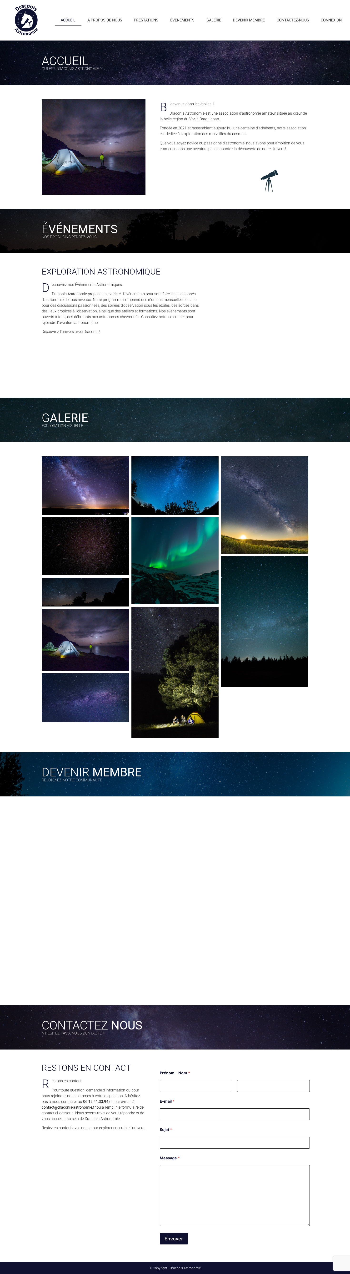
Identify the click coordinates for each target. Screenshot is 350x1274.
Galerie (213, 20)
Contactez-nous (293, 20)
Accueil (68, 20)
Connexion (331, 20)
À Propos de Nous (104, 20)
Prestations (146, 20)
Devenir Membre (249, 20)
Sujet (166, 1129)
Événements (182, 20)
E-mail (167, 1101)
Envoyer (174, 1239)
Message (170, 1158)
